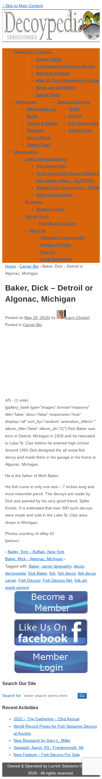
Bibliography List (41, 109)
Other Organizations (54, 194)
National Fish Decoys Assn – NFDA (67, 187)
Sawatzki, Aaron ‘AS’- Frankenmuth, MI (49, 747)
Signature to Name (53, 73)
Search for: (12, 695)
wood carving (17, 587)
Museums (33, 202)
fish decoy (67, 573)
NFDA (74, 109)
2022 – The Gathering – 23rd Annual (46, 719)
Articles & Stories (42, 123)
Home (19, 51)
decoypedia (15, 573)
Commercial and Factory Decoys (65, 66)
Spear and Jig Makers (55, 87)
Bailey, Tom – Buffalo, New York (36, 551)
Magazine (35, 130)
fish (52, 573)
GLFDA (75, 116)
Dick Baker (37, 573)
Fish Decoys (29, 580)
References (26, 102)
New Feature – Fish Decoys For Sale (47, 754)
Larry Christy (77, 317)
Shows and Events (73, 102)
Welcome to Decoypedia (62, 237)
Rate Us (48, 252)
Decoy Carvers (38, 51)
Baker (34, 566)
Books (32, 116)
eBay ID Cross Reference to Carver (67, 80)
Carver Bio (29, 266)
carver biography (56, 566)
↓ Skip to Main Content (22, 5)
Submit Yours (48, 95)
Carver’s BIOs (48, 59)
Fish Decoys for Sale (56, 223)
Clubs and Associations (45, 159)
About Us (37, 230)
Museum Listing (50, 209)
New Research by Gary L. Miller (42, 740)
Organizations (26, 152)
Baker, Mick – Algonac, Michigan (34, 559)
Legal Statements (56, 259)
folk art (81, 580)
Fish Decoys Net (83, 123)
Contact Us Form (56, 244)
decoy (79, 566)
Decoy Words (39, 137)
